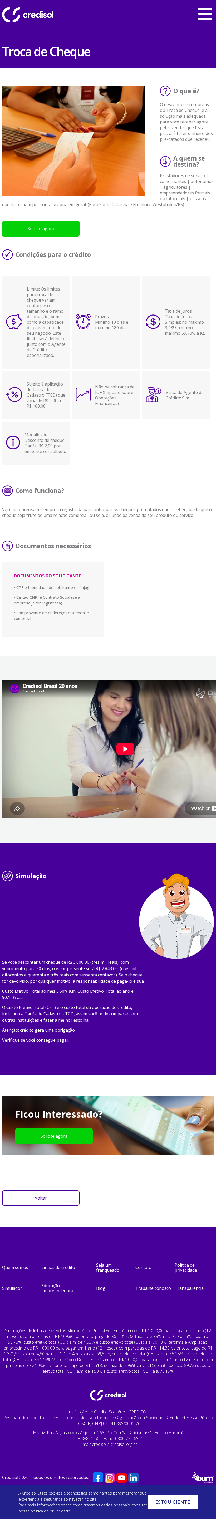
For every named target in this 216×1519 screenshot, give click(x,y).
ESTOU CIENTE (172, 1502)
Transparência (189, 1288)
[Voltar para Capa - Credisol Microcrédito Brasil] (41, 14)
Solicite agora (40, 229)
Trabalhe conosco (153, 1288)
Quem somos (15, 1267)
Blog (100, 1288)
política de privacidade (50, 1510)
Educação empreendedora (57, 1288)
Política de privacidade (186, 1267)
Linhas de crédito (58, 1267)
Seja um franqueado (107, 1267)
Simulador (12, 1288)
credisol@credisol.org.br (114, 1444)
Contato (143, 1267)
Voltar (41, 1198)
